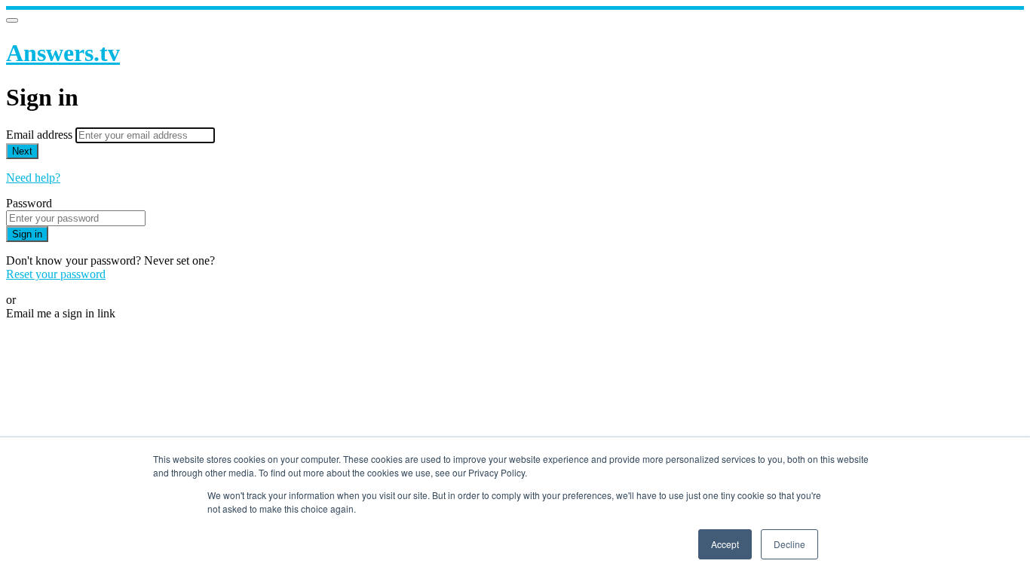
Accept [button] (725, 544)
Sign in (27, 234)
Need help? (33, 177)
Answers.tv (63, 52)
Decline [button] (789, 544)
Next (22, 151)
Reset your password (56, 274)
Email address (40, 134)
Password (29, 203)
